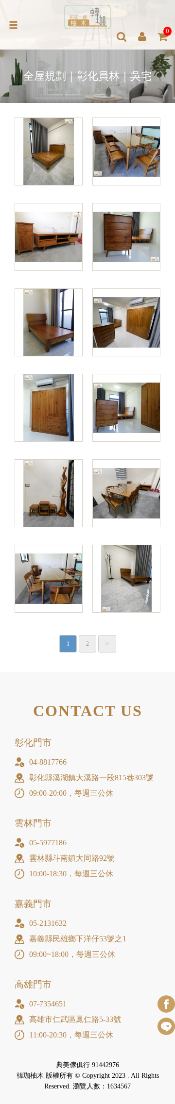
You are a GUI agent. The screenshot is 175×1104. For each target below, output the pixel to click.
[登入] (142, 37)
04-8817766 (48, 762)
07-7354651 (48, 1004)
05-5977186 (48, 842)
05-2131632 (48, 923)
